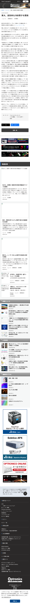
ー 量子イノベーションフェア (8, 505)
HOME (2, 10)
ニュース (7, 10)
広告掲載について (15, 586)
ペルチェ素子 (20, 117)
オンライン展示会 (5, 516)
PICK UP (4, 267)
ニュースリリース (20, 25)
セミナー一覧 (4, 522)
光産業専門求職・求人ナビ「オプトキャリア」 (11, 537)
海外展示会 (3, 513)
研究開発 (16, 18)
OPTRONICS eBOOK (5, 550)
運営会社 (15, 587)
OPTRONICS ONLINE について (15, 585)
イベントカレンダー (5, 514)
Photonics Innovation (6, 509)
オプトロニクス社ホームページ (8, 562)
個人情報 (15, 588)
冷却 (11, 118)
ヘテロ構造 (12, 117)
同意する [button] (15, 601)
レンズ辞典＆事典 (5, 556)
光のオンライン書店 (5, 548)
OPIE (2, 504)
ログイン (19, 1)
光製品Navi (3, 529)
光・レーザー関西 (5, 507)
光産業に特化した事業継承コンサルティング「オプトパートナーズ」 (10, 539)
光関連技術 (10, 18)
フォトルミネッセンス (15, 115)
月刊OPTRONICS (5, 546)
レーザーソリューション (6, 511)
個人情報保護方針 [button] (6, 597)
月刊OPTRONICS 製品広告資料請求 (9, 530)
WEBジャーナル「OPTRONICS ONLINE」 (10, 564)
